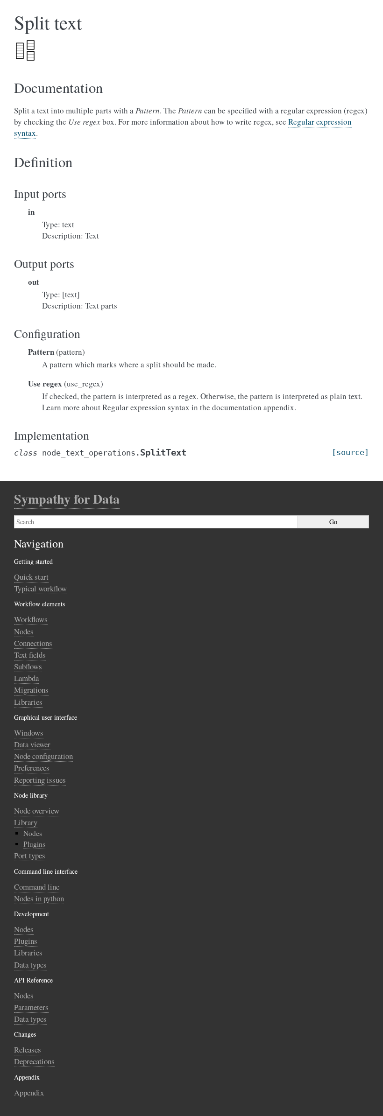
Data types (30, 964)
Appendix (29, 1092)
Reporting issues (40, 779)
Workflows (31, 619)
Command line (36, 886)
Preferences (32, 767)
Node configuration (43, 756)
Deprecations (34, 1061)
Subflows (28, 666)
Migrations (31, 689)
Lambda (26, 678)
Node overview (36, 810)
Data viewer (32, 744)
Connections (33, 643)
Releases (27, 1049)
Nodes (24, 631)
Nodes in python (39, 898)
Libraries (28, 701)
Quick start (31, 576)
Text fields (30, 654)
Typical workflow (40, 588)
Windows (28, 732)
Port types (29, 855)
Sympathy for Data (67, 498)
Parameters (31, 1007)
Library (25, 822)
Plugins (34, 844)
